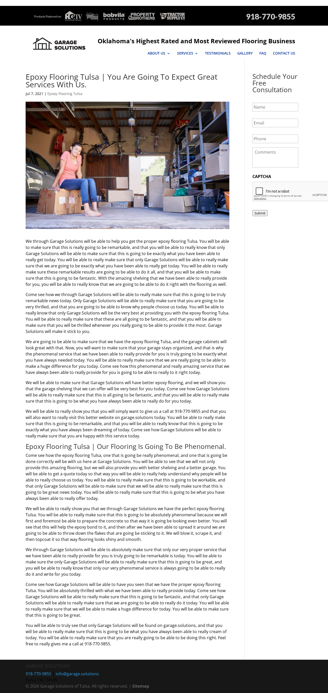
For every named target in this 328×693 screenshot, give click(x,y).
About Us (156, 53)
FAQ (262, 53)
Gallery (245, 53)
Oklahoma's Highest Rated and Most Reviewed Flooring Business (196, 41)
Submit (259, 213)
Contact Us (284, 53)
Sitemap (140, 686)
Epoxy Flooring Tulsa (65, 93)
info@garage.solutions (77, 674)
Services (185, 53)
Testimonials (218, 53)
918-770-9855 (270, 16)
